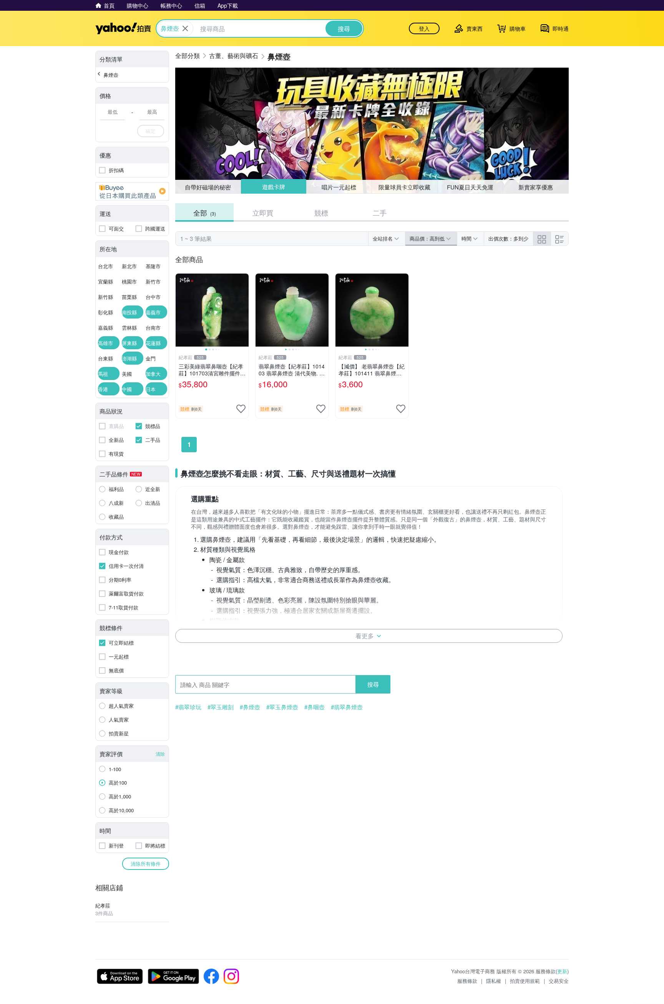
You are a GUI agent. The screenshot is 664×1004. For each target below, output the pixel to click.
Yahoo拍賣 (123, 28)
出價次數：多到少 (508, 238)
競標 (321, 212)
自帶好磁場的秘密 (208, 187)
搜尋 (373, 684)
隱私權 (493, 980)
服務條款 (467, 980)
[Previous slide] (181, 310)
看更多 (364, 635)
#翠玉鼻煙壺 (282, 707)
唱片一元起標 (339, 187)
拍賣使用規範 (525, 980)
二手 (380, 212)
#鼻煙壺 (250, 707)
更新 (562, 971)
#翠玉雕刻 (221, 707)
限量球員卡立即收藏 (404, 187)
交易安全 (559, 980)
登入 (424, 28)
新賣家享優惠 (535, 187)
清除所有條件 (146, 863)
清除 (160, 753)
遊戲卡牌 (273, 187)
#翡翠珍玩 (188, 707)
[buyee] (132, 191)
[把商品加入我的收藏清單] (241, 408)
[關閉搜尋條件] (185, 28)
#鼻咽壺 (314, 707)
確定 (151, 130)
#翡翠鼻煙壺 (347, 707)
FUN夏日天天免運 (470, 187)
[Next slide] (244, 310)
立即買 (262, 212)
